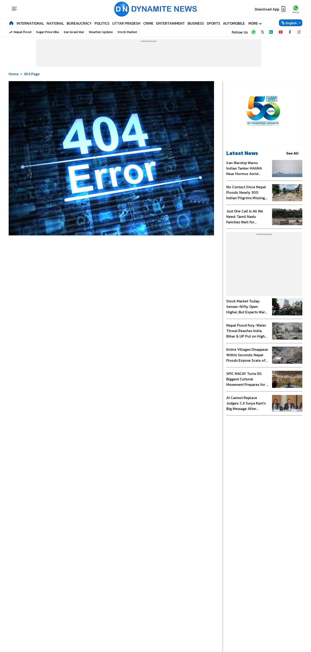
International (30, 23)
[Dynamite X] (262, 32)
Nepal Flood (22, 32)
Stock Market (127, 32)
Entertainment (170, 23)
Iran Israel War (74, 32)
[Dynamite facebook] (289, 32)
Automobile (234, 23)
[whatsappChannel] (295, 9)
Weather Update (101, 32)
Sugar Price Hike (47, 32)
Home (14, 74)
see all (292, 153)
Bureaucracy (79, 23)
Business (196, 23)
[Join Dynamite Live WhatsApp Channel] (253, 32)
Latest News (242, 153)
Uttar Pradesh (126, 23)
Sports (213, 23)
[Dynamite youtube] (280, 32)
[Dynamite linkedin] (271, 32)
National (55, 23)
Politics (102, 23)
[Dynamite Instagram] (299, 32)
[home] (11, 22)
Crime (148, 23)
